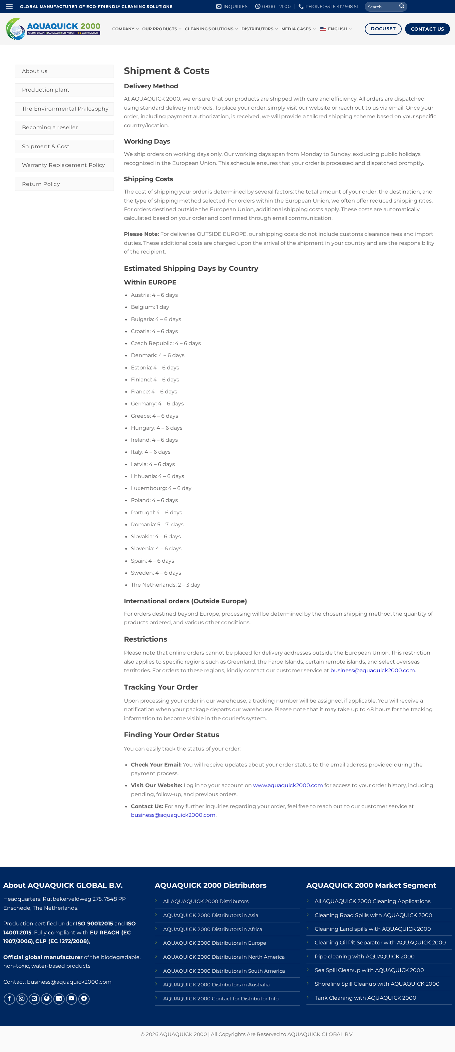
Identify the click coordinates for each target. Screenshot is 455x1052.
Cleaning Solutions (209, 29)
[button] (9, 6)
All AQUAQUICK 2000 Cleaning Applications (373, 901)
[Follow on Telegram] (84, 999)
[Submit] (402, 7)
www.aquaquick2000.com (288, 785)
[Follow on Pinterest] (46, 999)
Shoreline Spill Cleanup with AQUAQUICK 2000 (377, 983)
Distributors (257, 29)
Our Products (159, 29)
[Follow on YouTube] (71, 999)
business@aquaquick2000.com (372, 670)
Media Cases (296, 29)
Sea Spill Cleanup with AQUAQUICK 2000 (369, 970)
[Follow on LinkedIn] (59, 999)
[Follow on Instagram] (22, 999)
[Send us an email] (34, 999)
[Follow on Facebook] (9, 999)
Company (123, 29)
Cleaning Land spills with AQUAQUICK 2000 (373, 928)
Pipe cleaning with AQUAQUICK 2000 (365, 956)
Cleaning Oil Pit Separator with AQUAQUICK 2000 (380, 942)
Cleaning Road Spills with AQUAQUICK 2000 (373, 915)
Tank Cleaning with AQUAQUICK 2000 (365, 997)
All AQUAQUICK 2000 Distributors (205, 901)
